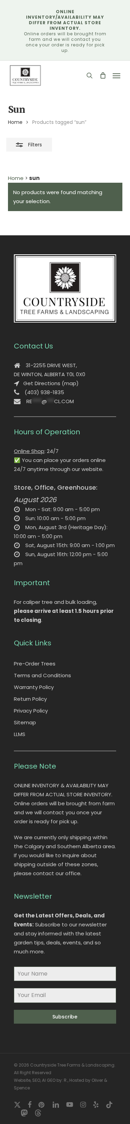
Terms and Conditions (42, 675)
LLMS (19, 734)
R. (66, 1080)
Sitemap (25, 722)
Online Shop (29, 451)
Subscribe (64, 1016)
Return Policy (30, 698)
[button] (116, 75)
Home (15, 122)
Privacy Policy (31, 710)
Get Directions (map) (51, 383)
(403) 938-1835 (44, 392)
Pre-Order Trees (34, 663)
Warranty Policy (34, 687)
